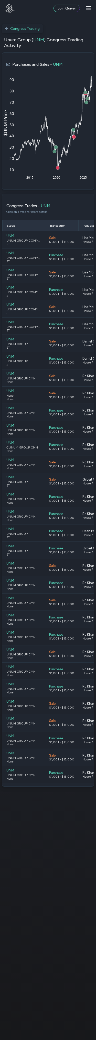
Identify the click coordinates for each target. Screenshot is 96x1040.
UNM (38, 40)
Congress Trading (25, 28)
